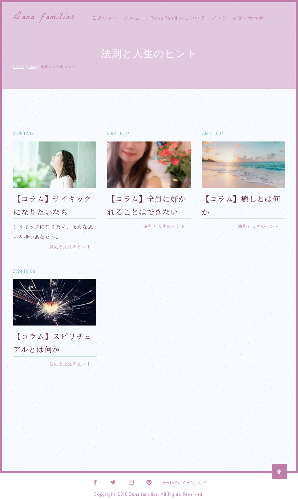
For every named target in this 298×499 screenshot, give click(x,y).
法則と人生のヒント (70, 246)
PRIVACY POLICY (184, 482)
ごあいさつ (105, 17)
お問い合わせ (248, 17)
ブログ (219, 17)
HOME (18, 66)
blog (32, 66)
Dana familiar (43, 17)
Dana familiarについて (177, 17)
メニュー (134, 17)
